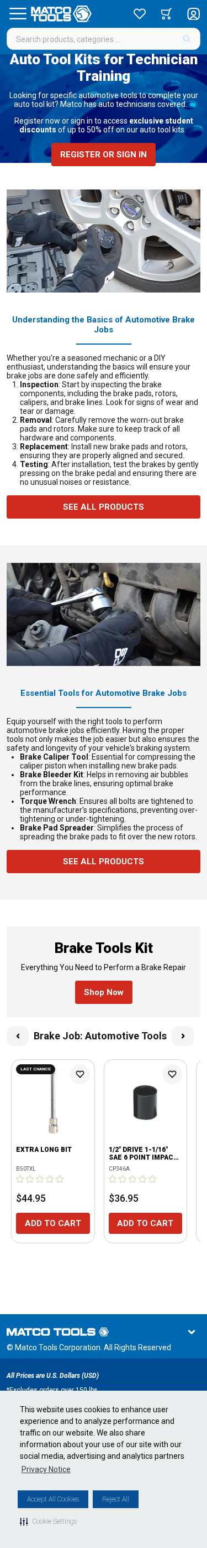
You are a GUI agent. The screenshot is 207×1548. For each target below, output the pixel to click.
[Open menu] (18, 14)
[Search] (187, 38)
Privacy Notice (46, 1469)
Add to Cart (53, 1223)
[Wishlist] (139, 13)
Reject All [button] (115, 1499)
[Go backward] (18, 1036)
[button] (48, 1521)
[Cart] (166, 13)
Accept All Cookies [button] (53, 1499)
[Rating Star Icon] (20, 1179)
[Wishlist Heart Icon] (80, 1074)
